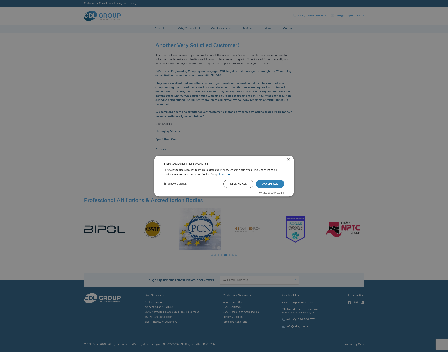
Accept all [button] (270, 183)
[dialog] (224, 176)
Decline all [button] (238, 183)
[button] (175, 184)
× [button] (288, 159)
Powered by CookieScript (271, 192)
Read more (225, 174)
